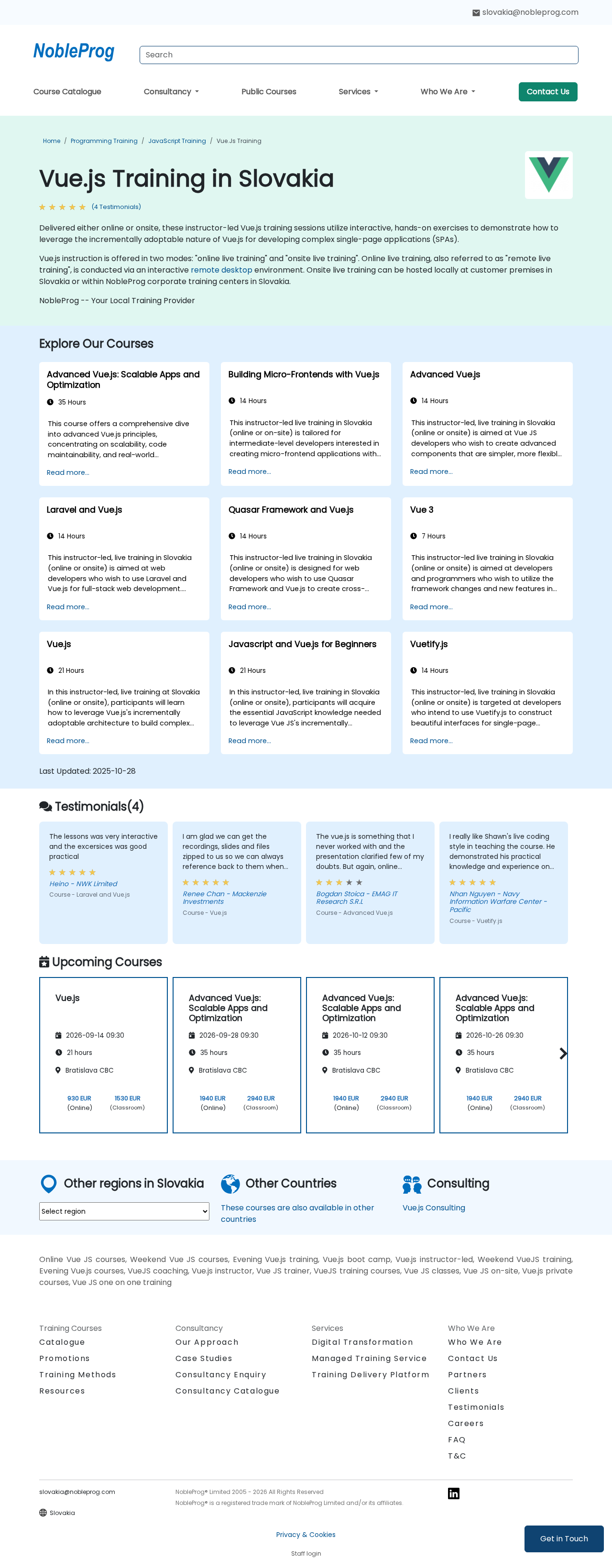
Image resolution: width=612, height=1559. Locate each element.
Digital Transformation (362, 1342)
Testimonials (476, 1407)
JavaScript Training (177, 141)
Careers (466, 1423)
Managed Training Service (369, 1358)
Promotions (64, 1358)
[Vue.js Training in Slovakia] (82, 50)
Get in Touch (564, 1538)
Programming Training (104, 141)
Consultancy (168, 91)
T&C (457, 1455)
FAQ (457, 1439)
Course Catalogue (67, 91)
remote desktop (221, 269)
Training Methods (78, 1374)
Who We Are (445, 91)
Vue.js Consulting (434, 1207)
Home (51, 141)
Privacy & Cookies (306, 1534)
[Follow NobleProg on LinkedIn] (453, 1493)
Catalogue (62, 1342)
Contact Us (548, 91)
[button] (561, 1053)
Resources (62, 1390)
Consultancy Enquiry (220, 1375)
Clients (463, 1390)
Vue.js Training (239, 141)
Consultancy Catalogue (227, 1390)
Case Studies (203, 1358)
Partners (467, 1374)
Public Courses (268, 91)
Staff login (306, 1553)
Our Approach (207, 1342)
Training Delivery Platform (371, 1374)
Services (355, 91)
